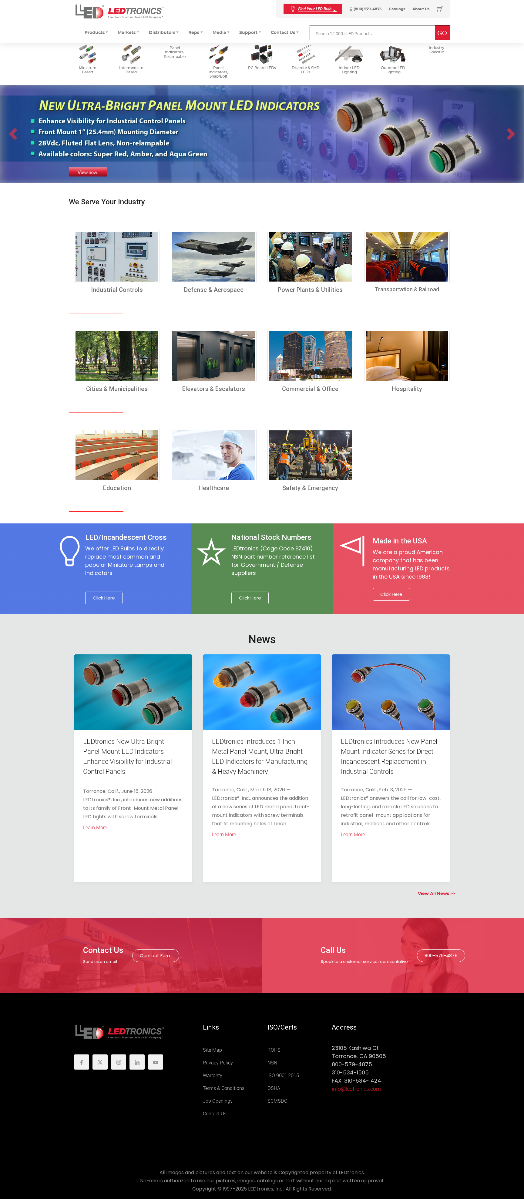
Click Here (104, 598)
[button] (13, 134)
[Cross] (312, 9)
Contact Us (215, 1114)
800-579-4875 (441, 955)
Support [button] (248, 33)
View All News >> (436, 894)
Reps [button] (193, 33)
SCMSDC (277, 1101)
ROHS (273, 1050)
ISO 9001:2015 (283, 1075)
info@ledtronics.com (356, 1089)
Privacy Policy (218, 1063)
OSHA (273, 1088)
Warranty (212, 1075)
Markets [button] (127, 33)
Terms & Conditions (223, 1088)
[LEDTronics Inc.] (119, 11)
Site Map (212, 1050)
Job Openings (218, 1101)
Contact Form (156, 955)
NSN (272, 1063)
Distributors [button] (162, 33)
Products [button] (95, 33)
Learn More (95, 827)
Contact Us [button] (283, 33)
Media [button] (219, 33)
